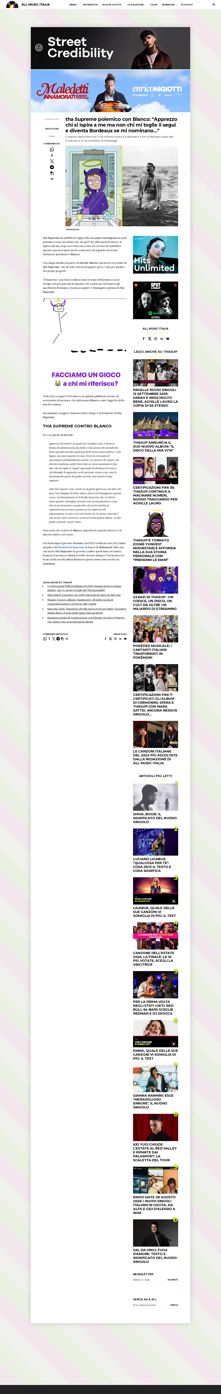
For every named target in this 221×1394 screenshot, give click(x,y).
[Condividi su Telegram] (52, 167)
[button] (52, 173)
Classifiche (135, 4)
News (73, 4)
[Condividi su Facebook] (52, 155)
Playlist (187, 4)
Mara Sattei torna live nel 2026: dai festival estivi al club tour (84, 595)
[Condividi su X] (52, 161)
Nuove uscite (112, 4)
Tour (153, 4)
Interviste (90, 4)
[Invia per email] (52, 179)
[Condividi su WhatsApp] (52, 150)
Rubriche (168, 4)
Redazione (52, 129)
